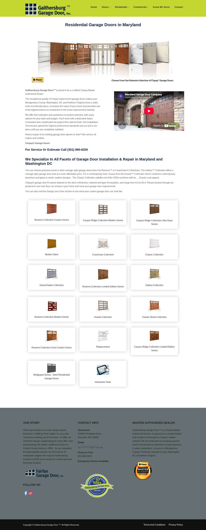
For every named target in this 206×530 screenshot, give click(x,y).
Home (94, 7)
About (105, 7)
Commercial (139, 7)
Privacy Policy (176, 525)
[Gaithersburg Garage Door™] (41, 9)
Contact (178, 7)
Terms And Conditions (154, 525)
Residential (121, 7)
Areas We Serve (161, 7)
